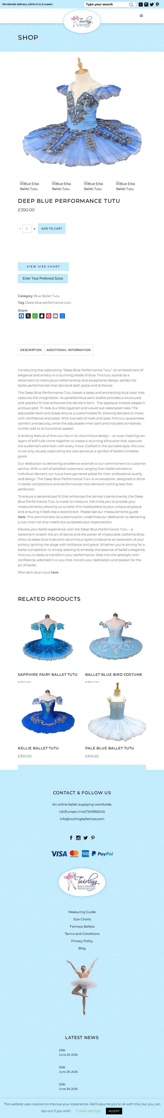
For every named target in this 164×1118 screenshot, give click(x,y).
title (62, 1050)
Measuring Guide (82, 912)
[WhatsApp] (35, 315)
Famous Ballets (82, 926)
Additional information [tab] (69, 350)
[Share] (62, 315)
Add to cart (51, 228)
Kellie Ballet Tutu (38, 748)
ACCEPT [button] (114, 1111)
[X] (28, 315)
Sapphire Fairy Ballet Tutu (48, 675)
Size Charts (82, 919)
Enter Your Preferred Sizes (43, 278)
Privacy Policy (82, 941)
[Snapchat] (41, 315)
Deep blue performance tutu (48, 303)
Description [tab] (31, 350)
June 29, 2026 (68, 1054)
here (21, 517)
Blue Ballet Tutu (47, 296)
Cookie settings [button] (88, 1111)
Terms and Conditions (82, 934)
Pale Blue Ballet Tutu (109, 748)
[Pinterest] (48, 315)
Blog (82, 948)
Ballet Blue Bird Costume (113, 675)
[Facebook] (21, 315)
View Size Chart (43, 266)
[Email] (55, 315)
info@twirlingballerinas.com (82, 819)
